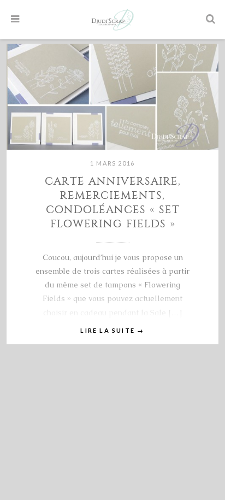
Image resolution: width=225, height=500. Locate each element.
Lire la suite (112, 330)
